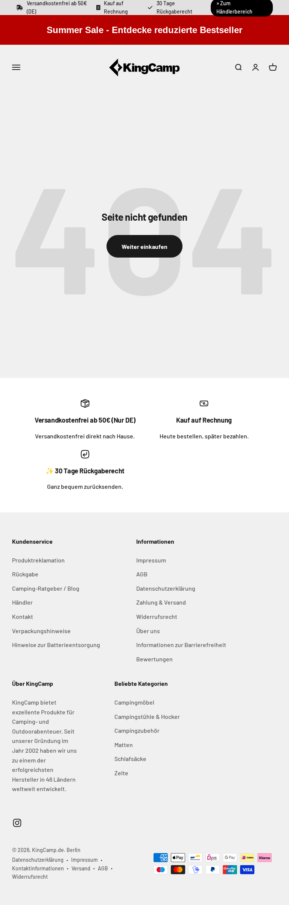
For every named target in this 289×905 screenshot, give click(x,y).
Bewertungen (154, 658)
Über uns (148, 630)
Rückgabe (25, 574)
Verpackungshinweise (41, 630)
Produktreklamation (38, 560)
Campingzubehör (137, 730)
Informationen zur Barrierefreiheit (181, 644)
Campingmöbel (134, 702)
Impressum (151, 560)
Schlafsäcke (130, 758)
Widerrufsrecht (156, 616)
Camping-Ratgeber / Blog (45, 588)
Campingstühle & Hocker (147, 716)
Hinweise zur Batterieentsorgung (56, 644)
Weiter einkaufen (144, 246)
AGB (142, 574)
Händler (22, 602)
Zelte (121, 772)
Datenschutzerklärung (165, 588)
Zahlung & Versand (161, 602)
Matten (123, 744)
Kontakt (22, 616)
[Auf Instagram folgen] (17, 823)
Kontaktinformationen (38, 868)
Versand (80, 868)
